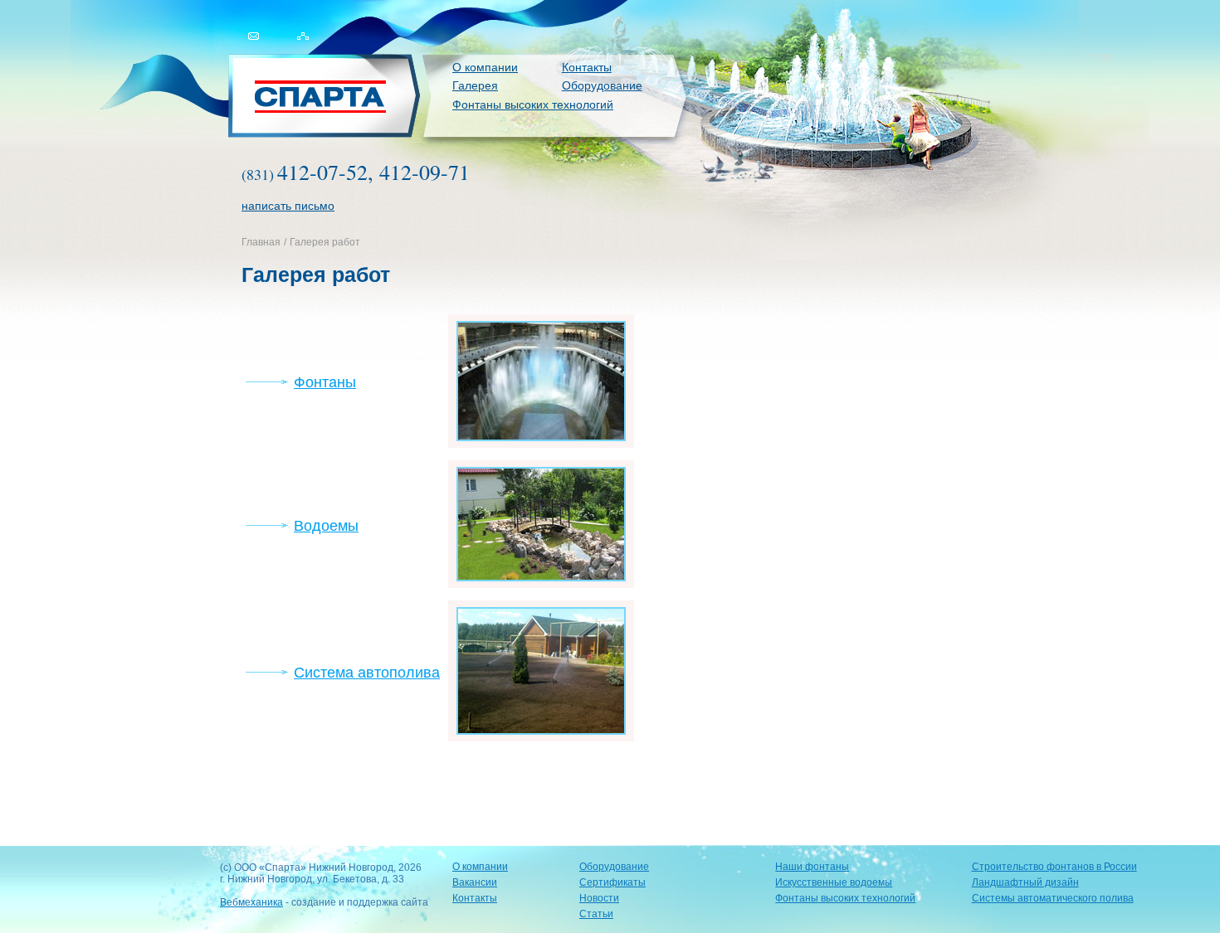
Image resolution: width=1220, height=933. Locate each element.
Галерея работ (325, 242)
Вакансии (474, 882)
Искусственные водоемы (833, 882)
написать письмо (288, 205)
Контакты (587, 67)
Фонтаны (325, 382)
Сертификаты (612, 882)
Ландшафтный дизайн (1025, 882)
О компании (485, 67)
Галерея (475, 85)
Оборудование (602, 85)
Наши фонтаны (812, 866)
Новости (599, 898)
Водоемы (326, 526)
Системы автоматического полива (1053, 898)
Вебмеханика (251, 902)
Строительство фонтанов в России (1054, 866)
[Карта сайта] (302, 49)
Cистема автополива (367, 672)
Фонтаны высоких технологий (532, 104)
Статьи (596, 914)
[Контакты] (241, 49)
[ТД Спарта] (326, 97)
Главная (261, 242)
